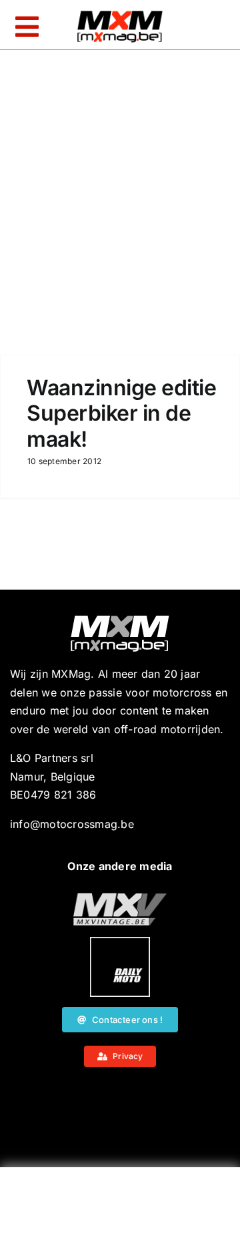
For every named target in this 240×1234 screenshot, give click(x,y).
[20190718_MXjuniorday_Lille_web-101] (120, 898)
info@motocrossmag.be (72, 824)
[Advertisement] (120, 1204)
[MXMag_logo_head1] (120, 14)
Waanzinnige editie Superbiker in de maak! (121, 413)
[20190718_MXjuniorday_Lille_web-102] (120, 942)
